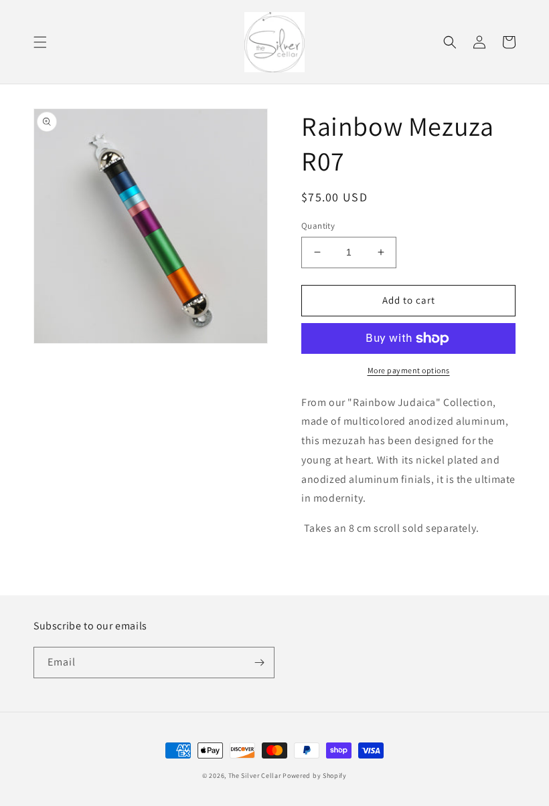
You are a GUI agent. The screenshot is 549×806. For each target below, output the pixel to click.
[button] (40, 42)
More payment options (409, 370)
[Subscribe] (259, 662)
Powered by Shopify (315, 775)
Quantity (318, 225)
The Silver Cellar (254, 775)
